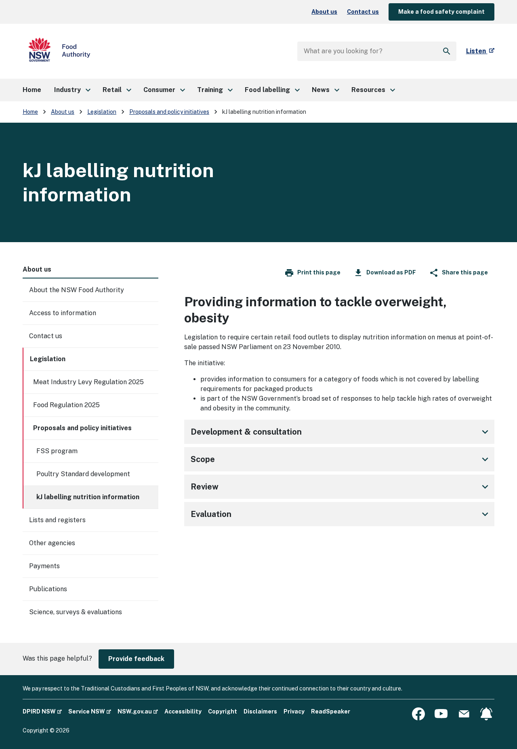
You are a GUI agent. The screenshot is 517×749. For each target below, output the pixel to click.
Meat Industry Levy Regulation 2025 (88, 382)
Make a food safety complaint (441, 11)
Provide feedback (136, 659)
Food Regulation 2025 (66, 405)
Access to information (62, 313)
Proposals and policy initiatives (169, 112)
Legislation (101, 112)
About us (324, 11)
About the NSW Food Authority (76, 290)
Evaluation (211, 514)
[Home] (59, 51)
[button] (72, 90)
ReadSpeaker (330, 711)
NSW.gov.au (138, 711)
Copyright (222, 711)
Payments (44, 566)
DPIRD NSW (42, 711)
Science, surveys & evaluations (75, 612)
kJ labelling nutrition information (87, 497)
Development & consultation (246, 432)
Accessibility (183, 711)
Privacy (294, 711)
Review (205, 487)
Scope (203, 459)
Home (30, 112)
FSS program (57, 451)
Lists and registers (57, 520)
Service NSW (89, 711)
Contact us (363, 11)
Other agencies (52, 543)
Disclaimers (260, 711)
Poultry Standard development (83, 474)
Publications (48, 589)
